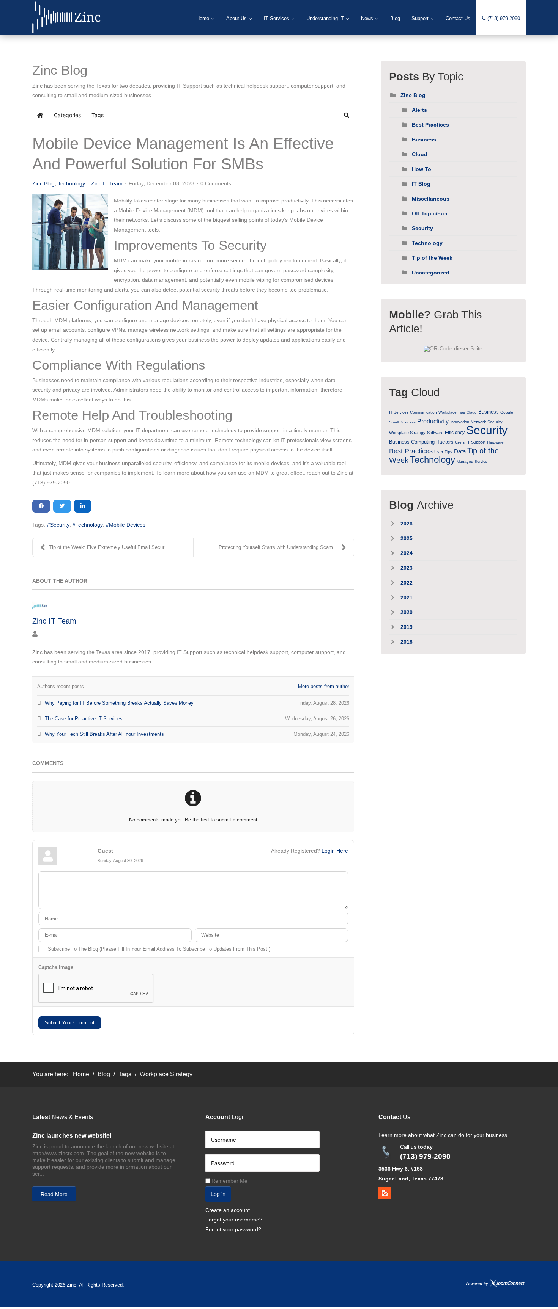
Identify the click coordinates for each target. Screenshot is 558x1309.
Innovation (459, 422)
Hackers (444, 442)
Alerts (419, 110)
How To (421, 169)
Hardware (495, 442)
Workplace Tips (451, 412)
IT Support (475, 442)
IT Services (398, 412)
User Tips (443, 452)
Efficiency (455, 432)
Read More (54, 1194)
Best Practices (430, 125)
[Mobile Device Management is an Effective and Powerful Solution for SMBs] (70, 232)
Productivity (433, 421)
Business (424, 139)
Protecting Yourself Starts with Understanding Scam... (278, 547)
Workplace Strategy (407, 432)
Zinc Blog (43, 183)
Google (506, 412)
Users (460, 442)
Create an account (227, 1210)
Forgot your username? (233, 1220)
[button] (346, 115)
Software (435, 432)
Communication (423, 412)
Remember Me (229, 1181)
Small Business (402, 422)
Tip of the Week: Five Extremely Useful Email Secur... (109, 547)
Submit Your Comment (70, 1022)
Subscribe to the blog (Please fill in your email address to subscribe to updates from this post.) (159, 949)
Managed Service (472, 461)
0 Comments (215, 183)
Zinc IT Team (107, 183)
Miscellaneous (430, 199)
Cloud (419, 154)
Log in (218, 1194)
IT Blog (421, 184)
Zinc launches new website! (72, 1135)
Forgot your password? (233, 1229)
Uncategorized (430, 273)
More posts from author (323, 686)
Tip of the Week (432, 258)
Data (460, 451)
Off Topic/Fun (430, 213)
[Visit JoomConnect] (495, 1283)
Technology (71, 183)
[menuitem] (206, 18)
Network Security (487, 422)
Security (59, 525)
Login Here (335, 851)
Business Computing (412, 442)
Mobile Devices (127, 525)
